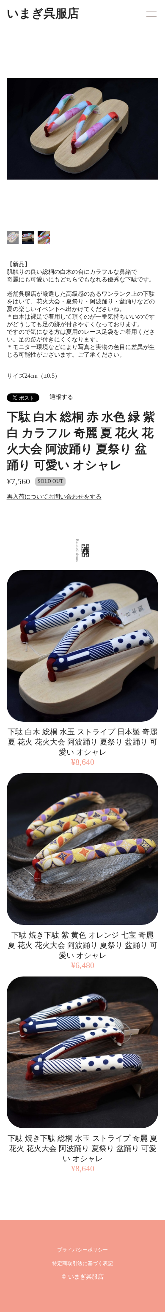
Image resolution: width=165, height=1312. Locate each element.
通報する (61, 397)
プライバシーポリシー (82, 1250)
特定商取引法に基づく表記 (82, 1263)
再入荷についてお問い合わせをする (54, 497)
